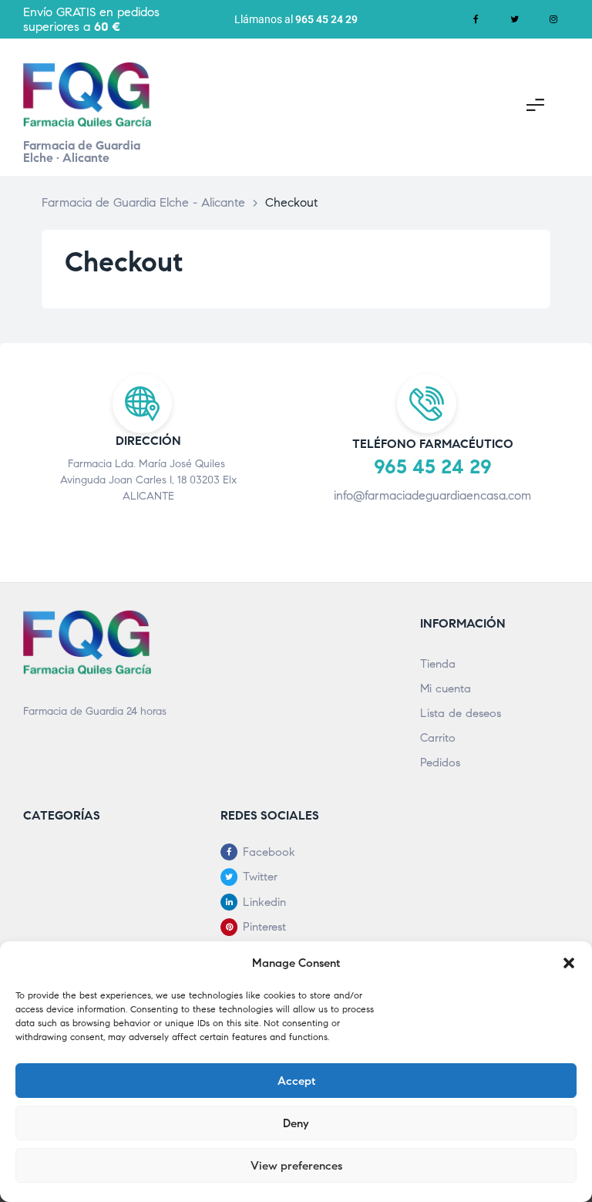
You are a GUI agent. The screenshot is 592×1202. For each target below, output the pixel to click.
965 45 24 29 (326, 19)
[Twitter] (515, 19)
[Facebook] (476, 19)
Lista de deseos (460, 713)
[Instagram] (553, 19)
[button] (569, 963)
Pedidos (440, 762)
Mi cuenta (445, 688)
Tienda (438, 664)
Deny (296, 1123)
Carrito (438, 738)
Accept (296, 1081)
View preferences (296, 1166)
